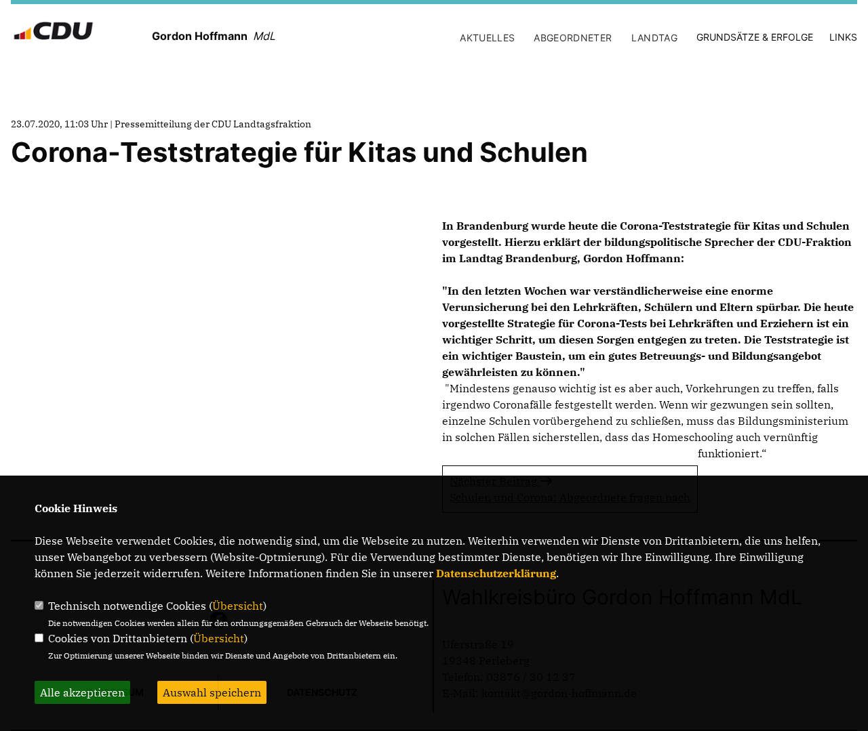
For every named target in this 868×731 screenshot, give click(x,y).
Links (843, 37)
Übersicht (237, 605)
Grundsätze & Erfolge (754, 37)
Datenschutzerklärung (496, 573)
